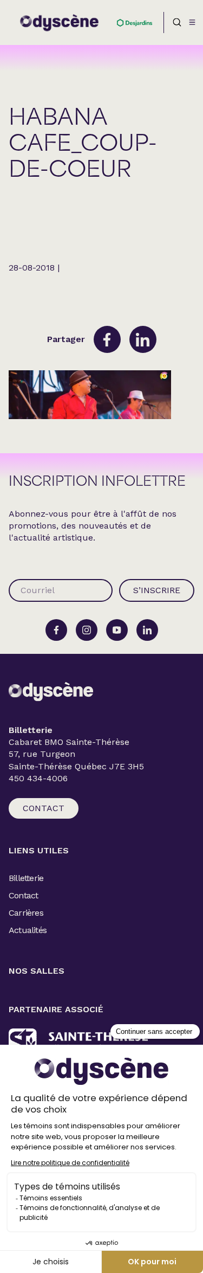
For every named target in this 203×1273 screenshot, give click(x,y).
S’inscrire (156, 590)
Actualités (28, 930)
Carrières (26, 913)
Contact (43, 808)
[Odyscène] (51, 691)
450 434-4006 (38, 778)
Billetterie (26, 878)
